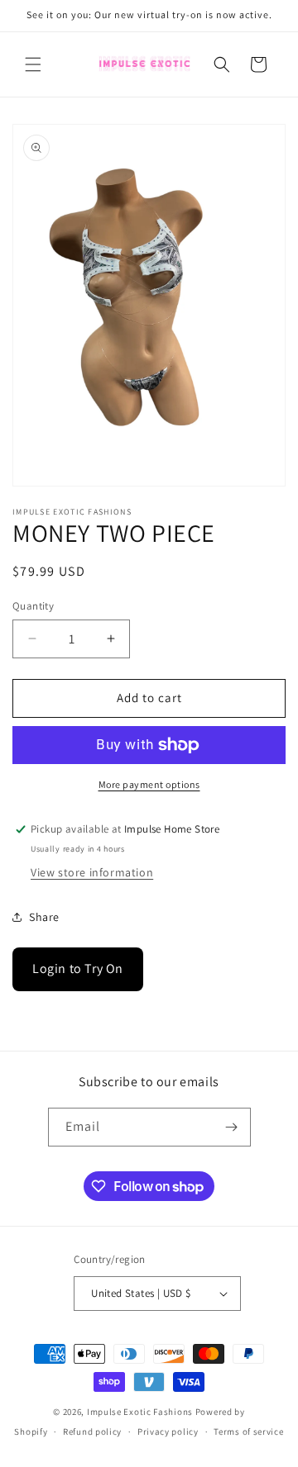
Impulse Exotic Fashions (140, 1411)
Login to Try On (77, 968)
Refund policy (92, 1431)
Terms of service (248, 1431)
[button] (33, 64)
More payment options (149, 784)
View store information (92, 872)
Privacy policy (168, 1431)
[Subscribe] (232, 1127)
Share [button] (44, 916)
